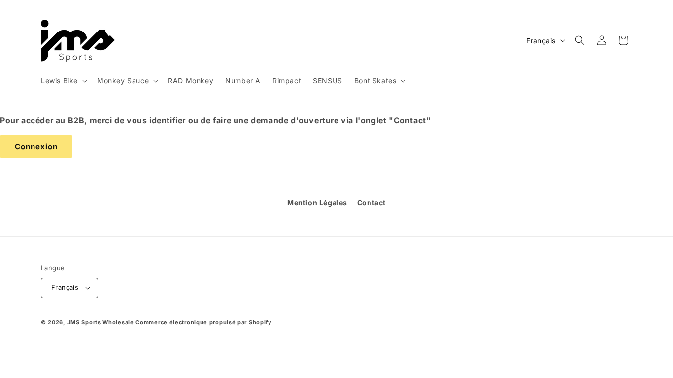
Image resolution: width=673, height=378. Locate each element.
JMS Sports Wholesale (100, 322)
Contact (371, 202)
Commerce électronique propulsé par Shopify (203, 322)
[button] (63, 80)
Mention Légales (317, 202)
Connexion (36, 146)
